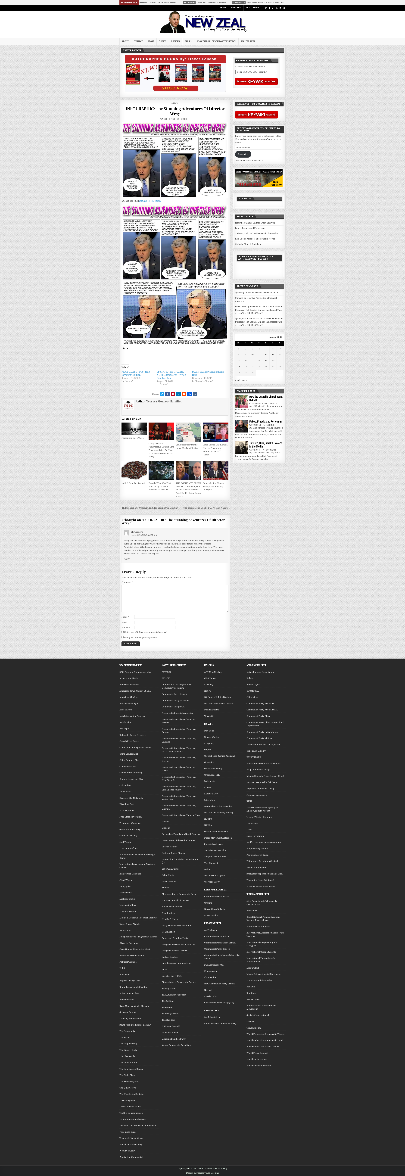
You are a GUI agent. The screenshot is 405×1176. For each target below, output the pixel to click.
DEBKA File (125, 791)
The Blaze (124, 1037)
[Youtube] (276, 7)
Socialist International (257, 1015)
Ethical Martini (211, 737)
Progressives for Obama (174, 950)
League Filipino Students (259, 817)
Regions (175, 41)
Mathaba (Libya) (212, 1017)
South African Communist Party (220, 1023)
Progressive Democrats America (178, 944)
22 (238, 366)
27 (273, 366)
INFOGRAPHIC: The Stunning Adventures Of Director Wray (175, 111)
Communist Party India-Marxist (262, 732)
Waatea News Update (215, 875)
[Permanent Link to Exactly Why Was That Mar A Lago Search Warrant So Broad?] (161, 470)
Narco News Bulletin (214, 909)
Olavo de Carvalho (128, 943)
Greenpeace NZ (212, 775)
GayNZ (207, 749)
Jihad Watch (125, 880)
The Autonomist (127, 1031)
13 (273, 354)
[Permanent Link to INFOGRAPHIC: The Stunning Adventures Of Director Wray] (175, 160)
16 (245, 360)
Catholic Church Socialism (248, 244)
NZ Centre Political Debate (217, 697)
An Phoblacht (211, 930)
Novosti (208, 990)
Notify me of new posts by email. (140, 637)
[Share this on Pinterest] (173, 394)
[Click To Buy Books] (175, 91)
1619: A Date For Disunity (134, 483)
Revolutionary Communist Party (178, 963)
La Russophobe (127, 899)
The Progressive (170, 1013)
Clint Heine (210, 678)
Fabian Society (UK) (214, 965)
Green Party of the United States (178, 840)
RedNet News (253, 999)
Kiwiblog (208, 684)
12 (266, 354)
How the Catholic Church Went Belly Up (255, 223)
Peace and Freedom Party (175, 938)
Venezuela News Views (131, 1138)
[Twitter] (265, 7)
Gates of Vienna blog (129, 829)
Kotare (207, 787)
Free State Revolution (130, 817)
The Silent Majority (129, 1081)
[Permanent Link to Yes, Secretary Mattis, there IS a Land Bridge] (188, 432)
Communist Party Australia (260, 703)
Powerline (124, 974)
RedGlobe (251, 993)
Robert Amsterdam (129, 993)
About (125, 41)
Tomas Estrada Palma (130, 1106)
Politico (123, 968)
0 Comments (271, 403)
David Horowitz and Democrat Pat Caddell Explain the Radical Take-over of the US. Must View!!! (259, 309)
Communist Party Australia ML (262, 710)
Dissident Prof (126, 804)
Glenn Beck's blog (128, 835)
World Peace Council (257, 1053)
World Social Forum (256, 1059)
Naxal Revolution (255, 836)
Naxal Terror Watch (129, 924)
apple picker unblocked (247, 318)
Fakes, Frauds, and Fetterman (250, 228)
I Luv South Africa (128, 848)
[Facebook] (269, 7)
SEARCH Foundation (256, 867)
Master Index (248, 41)
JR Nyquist (125, 886)
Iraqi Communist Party (258, 769)
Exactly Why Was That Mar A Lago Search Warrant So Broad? (160, 486)
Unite (207, 869)
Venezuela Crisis (128, 1132)
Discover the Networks (131, 798)
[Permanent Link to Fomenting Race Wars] (134, 429)
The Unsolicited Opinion (131, 1094)
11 (259, 354)
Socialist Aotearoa (213, 844)
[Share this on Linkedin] (178, 394)
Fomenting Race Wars (133, 438)
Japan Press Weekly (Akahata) (261, 782)
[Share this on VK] (195, 394)
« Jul (237, 380)
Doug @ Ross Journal (150, 201)
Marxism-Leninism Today (259, 980)
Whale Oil (209, 716)
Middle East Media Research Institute (138, 918)
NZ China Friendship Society (218, 812)
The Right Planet (127, 1075)
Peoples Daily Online (257, 848)
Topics (162, 41)
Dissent (166, 828)
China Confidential (128, 754)
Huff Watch (125, 842)
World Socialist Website (258, 1065)
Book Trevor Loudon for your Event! (216, 41)
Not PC (207, 691)
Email (125, 622)
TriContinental (253, 1028)
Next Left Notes (170, 919)
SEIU (164, 969)
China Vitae (252, 697)
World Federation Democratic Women (265, 1034)
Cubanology (125, 785)
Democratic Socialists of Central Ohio (181, 815)
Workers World (170, 1032)
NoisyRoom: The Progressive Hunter (138, 937)
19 (266, 360)
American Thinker (128, 697)
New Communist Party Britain (219, 984)
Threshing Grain (127, 1100)
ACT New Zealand (213, 672)
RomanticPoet (126, 1000)
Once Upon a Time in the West (134, 949)
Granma (208, 903)
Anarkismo (252, 910)
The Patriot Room (128, 1062)
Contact (138, 41)
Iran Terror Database (130, 874)
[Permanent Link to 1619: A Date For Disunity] (134, 470)
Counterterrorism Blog (131, 779)
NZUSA (208, 825)
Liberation (209, 800)
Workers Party (212, 882)
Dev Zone (209, 731)
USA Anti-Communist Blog (132, 1119)
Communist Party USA (173, 707)
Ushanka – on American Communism (137, 1125)
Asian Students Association (260, 672)
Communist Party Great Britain (220, 943)
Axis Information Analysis (132, 716)
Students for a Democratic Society (179, 982)
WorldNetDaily (127, 1151)
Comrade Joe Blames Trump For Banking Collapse (213, 486)
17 (252, 360)
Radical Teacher (170, 957)
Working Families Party (174, 1039)
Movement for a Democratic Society (180, 894)
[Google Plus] (272, 7)
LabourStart (252, 968)
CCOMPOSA (252, 691)
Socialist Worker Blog (215, 850)
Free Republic (126, 810)
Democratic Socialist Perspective (263, 744)
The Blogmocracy (128, 1043)
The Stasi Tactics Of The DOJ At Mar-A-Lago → (206, 508)
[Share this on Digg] (189, 394)
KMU (249, 801)
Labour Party (211, 794)
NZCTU (208, 819)
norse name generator (246, 306)
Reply (126, 559)
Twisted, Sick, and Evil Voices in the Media (256, 233)
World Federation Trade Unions (262, 1046)
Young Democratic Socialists (176, 1045)
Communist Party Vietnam (259, 738)
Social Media (252, 7)
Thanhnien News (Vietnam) (260, 880)
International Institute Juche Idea (263, 763)
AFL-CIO (166, 678)
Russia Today (211, 996)
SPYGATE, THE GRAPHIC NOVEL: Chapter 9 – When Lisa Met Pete (171, 374)
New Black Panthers (172, 906)
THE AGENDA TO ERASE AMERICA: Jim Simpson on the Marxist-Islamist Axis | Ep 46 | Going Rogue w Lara (188, 490)
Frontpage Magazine (130, 823)
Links (249, 829)
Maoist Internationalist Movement (263, 974)
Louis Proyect (169, 881)
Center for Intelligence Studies (135, 747)
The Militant (168, 1001)
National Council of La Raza (175, 900)
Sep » (244, 380)
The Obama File (127, 1056)
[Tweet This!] (162, 394)
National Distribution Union (218, 806)
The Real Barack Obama (131, 1069)
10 (252, 354)
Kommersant (211, 971)
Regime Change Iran (129, 981)
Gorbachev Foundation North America (181, 834)
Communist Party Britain (216, 936)
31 (252, 372)
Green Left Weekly (256, 751)
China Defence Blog (129, 760)
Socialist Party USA (171, 976)
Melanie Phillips (127, 905)
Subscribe (236, 7)
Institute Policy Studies (173, 853)
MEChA (165, 888)
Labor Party (168, 875)
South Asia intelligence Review (135, 1025)
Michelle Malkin (127, 911)
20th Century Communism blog (135, 672)
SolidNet (250, 1021)
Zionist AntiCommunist (131, 1157)
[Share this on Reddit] (184, 394)
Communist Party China (258, 716)
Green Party (210, 762)
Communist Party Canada (174, 694)
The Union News (127, 1088)
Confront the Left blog (130, 773)
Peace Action (168, 932)
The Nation (167, 1007)
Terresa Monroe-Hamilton (164, 401)
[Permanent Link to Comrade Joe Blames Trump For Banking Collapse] (215, 470)
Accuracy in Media (128, 678)
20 (273, 360)
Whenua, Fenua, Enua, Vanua (260, 886)
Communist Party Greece (217, 949)
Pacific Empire (211, 710)
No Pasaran (125, 930)
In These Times (170, 847)
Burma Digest (253, 684)
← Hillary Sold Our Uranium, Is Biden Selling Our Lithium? (149, 508)
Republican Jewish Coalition (133, 987)
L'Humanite (210, 977)
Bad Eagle (124, 729)
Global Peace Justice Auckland (219, 756)
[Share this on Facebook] (167, 394)
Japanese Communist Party (260, 788)
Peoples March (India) (257, 855)
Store (151, 41)
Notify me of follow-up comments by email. (146, 632)
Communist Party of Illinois (176, 700)
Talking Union (169, 988)
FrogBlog (209, 743)
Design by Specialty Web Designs (202, 1173)
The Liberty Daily (128, 1050)
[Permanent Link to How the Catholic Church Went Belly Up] (241, 401)
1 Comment (184, 119)
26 (266, 366)
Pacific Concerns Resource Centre (263, 842)
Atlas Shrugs (125, 710)
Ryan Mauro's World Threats (134, 1006)
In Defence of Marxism (258, 926)
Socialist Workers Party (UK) (219, 1003)
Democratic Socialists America (177, 713)
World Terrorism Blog (130, 1144)
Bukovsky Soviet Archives (132, 735)
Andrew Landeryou (129, 703)
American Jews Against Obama (135, 691)
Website (126, 627)
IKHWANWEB (253, 757)
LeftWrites (252, 823)
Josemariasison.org (256, 795)
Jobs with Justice (171, 869)
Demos (165, 821)
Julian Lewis (125, 892)
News (175, 103)
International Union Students (261, 952)
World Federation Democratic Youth (264, 1040)
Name (125, 617)
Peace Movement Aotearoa (218, 838)
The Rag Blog (168, 1020)
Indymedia (209, 781)
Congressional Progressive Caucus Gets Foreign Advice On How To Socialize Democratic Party (161, 450)
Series (188, 41)
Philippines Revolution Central (262, 861)
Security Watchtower (130, 1018)
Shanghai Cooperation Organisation (264, 874)
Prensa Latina (211, 915)
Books (223, 7)
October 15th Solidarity (216, 831)
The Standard (211, 863)
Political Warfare (128, 962)
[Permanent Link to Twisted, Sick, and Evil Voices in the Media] (241, 447)
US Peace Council (171, 1026)
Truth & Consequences (131, 1113)
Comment (127, 582)
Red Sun (250, 987)
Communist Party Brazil (216, 896)
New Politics (168, 913)
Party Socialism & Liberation (176, 925)
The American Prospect (174, 995)
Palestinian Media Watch (131, 955)
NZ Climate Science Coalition (219, 703)
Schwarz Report (127, 1012)
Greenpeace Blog (213, 768)
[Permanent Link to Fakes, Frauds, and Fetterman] (241, 426)
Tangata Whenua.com (215, 857)
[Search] (283, 7)
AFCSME (166, 672)
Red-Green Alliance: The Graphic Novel (255, 239)
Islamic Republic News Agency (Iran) (265, 776)
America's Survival (129, 684)
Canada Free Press (129, 741)
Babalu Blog (125, 722)
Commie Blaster (127, 766)
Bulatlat (250, 678)
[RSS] (280, 7)
